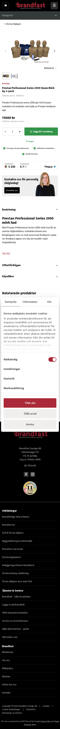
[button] (54, 51)
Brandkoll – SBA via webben (16, 596)
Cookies (46, 706)
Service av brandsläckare (15, 621)
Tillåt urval (30, 413)
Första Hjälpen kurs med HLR (17, 581)
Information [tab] (30, 301)
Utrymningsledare (11, 557)
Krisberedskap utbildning (15, 573)
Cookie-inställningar (11, 709)
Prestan (5, 83)
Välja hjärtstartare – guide (15, 629)
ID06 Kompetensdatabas (15, 612)
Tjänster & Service (12, 590)
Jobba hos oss (9, 684)
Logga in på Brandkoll (13, 604)
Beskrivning (9, 209)
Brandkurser (8, 524)
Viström (18, 713)
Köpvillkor (8, 276)
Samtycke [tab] (10, 301)
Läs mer (6, 253)
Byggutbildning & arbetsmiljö (17, 541)
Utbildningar (9, 510)
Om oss (6, 660)
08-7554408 (30, 465)
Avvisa (30, 424)
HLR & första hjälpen (12, 533)
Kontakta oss (12, 190)
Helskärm (49, 68)
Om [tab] (49, 301)
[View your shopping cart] (5, 5)
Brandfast (8, 646)
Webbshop (7, 652)
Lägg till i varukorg (42, 131)
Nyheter (6, 676)
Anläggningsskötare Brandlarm (18, 565)
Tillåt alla (30, 403)
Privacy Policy (46, 721)
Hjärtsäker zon (9, 637)
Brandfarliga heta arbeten (15, 516)
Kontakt (6, 692)
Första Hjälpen (13, 24)
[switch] (52, 369)
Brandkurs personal (12, 549)
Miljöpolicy (7, 668)
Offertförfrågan (11, 265)
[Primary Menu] (54, 5)
